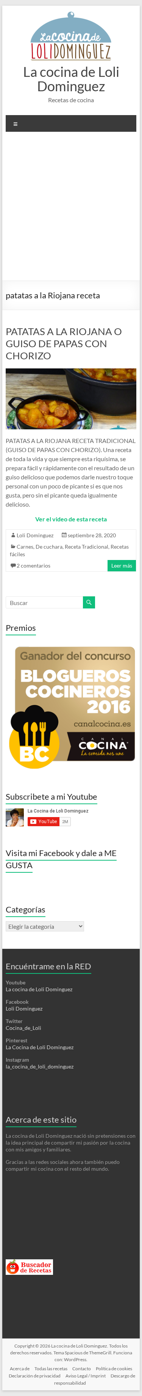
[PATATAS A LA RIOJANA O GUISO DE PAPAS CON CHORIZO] (71, 372)
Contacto (81, 1368)
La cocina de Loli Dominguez (71, 78)
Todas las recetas (50, 1368)
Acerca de (20, 1368)
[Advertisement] (71, 209)
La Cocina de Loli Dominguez (39, 1047)
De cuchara (49, 546)
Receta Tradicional (86, 546)
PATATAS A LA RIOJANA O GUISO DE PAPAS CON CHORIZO (64, 343)
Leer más (121, 565)
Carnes (25, 546)
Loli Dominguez (35, 535)
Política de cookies (114, 1368)
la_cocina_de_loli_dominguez (39, 1066)
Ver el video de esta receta (71, 519)
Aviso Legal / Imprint (86, 1376)
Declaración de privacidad (35, 1376)
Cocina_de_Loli (23, 1028)
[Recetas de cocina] (29, 1262)
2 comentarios (33, 565)
